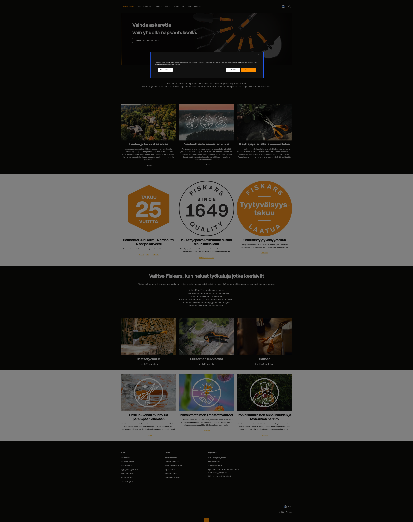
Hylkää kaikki (233, 69)
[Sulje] (258, 54)
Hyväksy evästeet (248, 69)
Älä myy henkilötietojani (165, 69)
